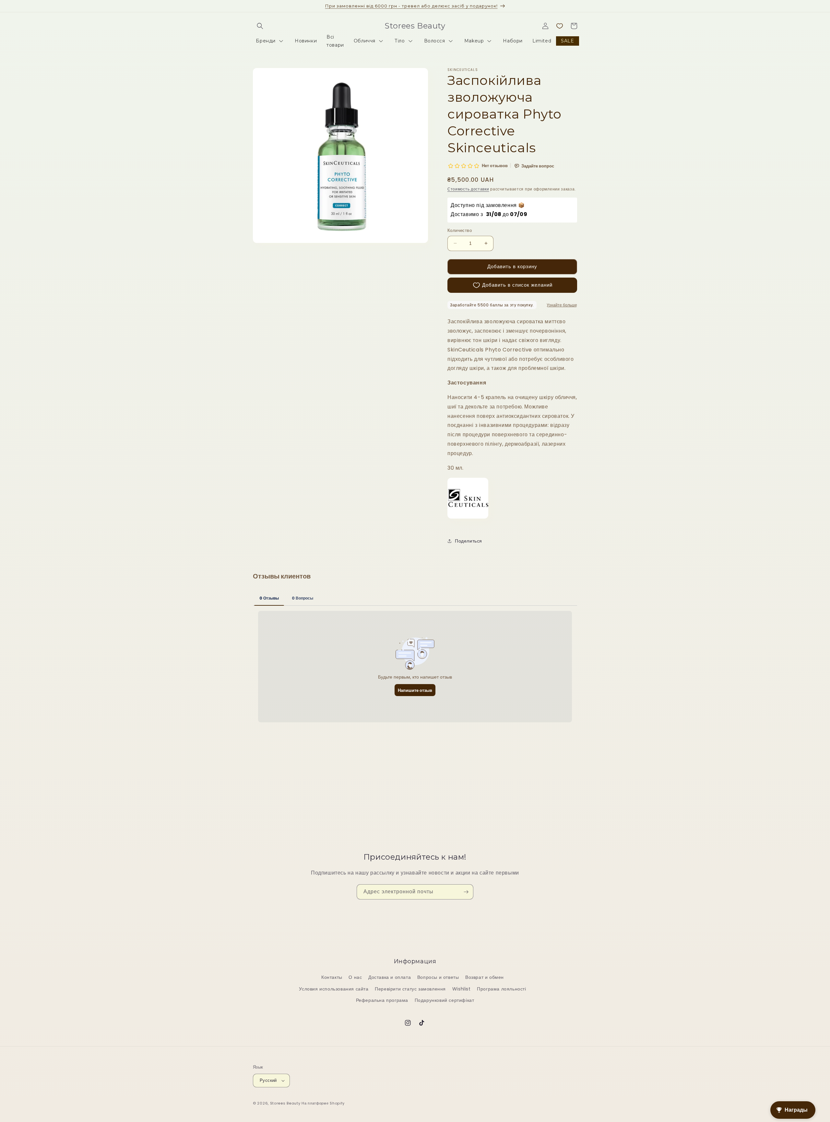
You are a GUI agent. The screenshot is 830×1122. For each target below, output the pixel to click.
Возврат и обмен (484, 977)
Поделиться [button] (468, 541)
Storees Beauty (286, 1103)
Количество (459, 230)
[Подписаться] (466, 891)
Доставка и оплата (389, 977)
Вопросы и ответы (438, 977)
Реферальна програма (382, 1000)
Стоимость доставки (468, 189)
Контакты (331, 977)
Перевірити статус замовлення (410, 989)
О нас (355, 977)
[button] (260, 26)
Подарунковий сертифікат (444, 1000)
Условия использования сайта (333, 989)
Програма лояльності (501, 989)
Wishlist (461, 989)
